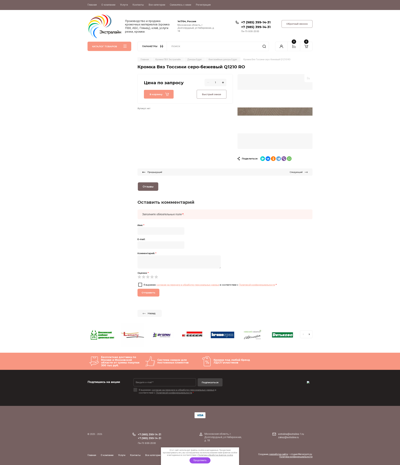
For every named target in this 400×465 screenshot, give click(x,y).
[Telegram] (278, 158)
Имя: (141, 225)
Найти (264, 46)
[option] (275, 111)
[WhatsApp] (289, 158)
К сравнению (308, 78)
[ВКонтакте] (268, 158)
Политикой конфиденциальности (257, 284)
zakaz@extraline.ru (288, 437)
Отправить (148, 292)
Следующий (296, 172)
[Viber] (284, 158)
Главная (92, 4)
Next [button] (309, 334)
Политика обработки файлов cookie (215, 455)
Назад (151, 313)
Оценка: (143, 273)
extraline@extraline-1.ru (291, 434)
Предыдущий (154, 172)
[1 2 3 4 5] (225, 277)
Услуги (124, 4)
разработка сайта (278, 454)
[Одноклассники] (273, 158)
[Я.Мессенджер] (262, 158)
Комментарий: (147, 253)
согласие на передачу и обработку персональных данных (188, 284)
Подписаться (210, 382)
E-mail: (141, 239)
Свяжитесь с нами (180, 4)
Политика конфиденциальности (295, 456)
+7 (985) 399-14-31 (256, 22)
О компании (108, 4)
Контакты (138, 4)
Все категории (157, 4)
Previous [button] (303, 334)
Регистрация (203, 4)
